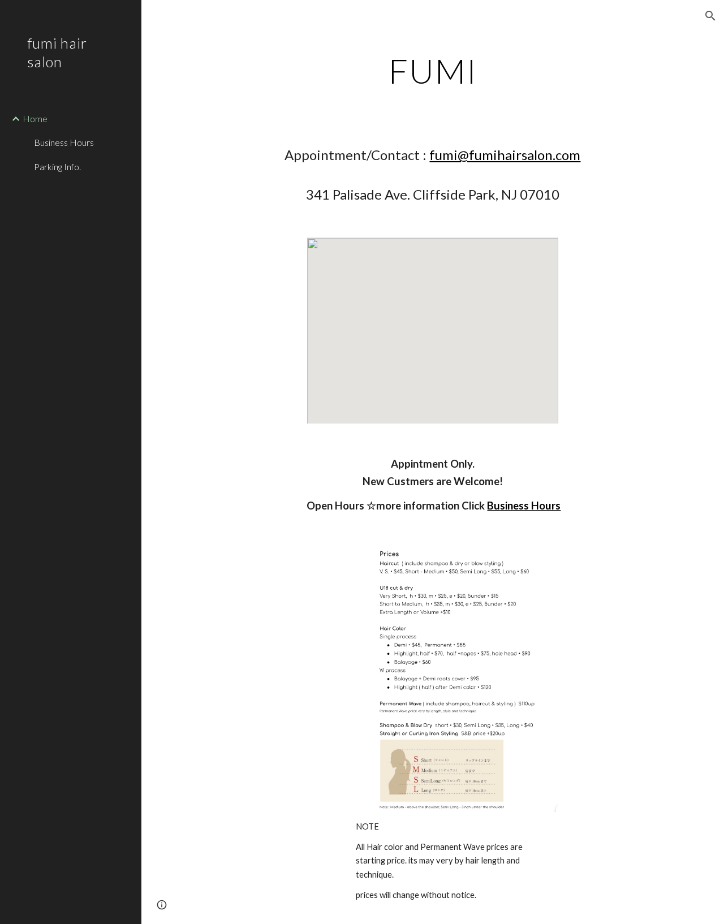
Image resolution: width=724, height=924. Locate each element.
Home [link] (35, 118)
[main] (433, 71)
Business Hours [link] (64, 142)
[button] (710, 15)
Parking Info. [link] (57, 166)
